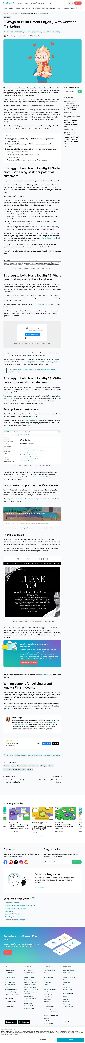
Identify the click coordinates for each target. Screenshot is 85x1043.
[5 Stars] (11, 740)
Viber (45, 987)
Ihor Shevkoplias (71, 102)
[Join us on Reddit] (26, 862)
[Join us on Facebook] (5, 862)
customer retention (42, 675)
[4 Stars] (10, 740)
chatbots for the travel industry (27, 499)
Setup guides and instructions (18, 152)
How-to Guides (36, 8)
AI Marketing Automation (50, 1011)
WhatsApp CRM (28, 996)
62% (39, 112)
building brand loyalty (35, 32)
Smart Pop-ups (48, 992)
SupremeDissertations (50, 722)
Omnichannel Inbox (49, 1004)
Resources (41, 3)
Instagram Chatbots (29, 972)
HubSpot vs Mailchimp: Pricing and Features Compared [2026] (72, 108)
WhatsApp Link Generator (31, 989)
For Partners (68, 993)
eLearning (52, 8)
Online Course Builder (49, 970)
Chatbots (17, 8)
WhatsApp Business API (30, 982)
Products (19, 3)
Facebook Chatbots (29, 1006)
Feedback (46, 1021)
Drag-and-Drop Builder (11, 975)
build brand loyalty (20, 32)
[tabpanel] (42, 820)
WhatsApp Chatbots (29, 977)
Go (33, 898)
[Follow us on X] (16, 862)
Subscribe (77, 862)
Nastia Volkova (71, 116)
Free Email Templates (10, 984)
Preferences (42, 1039)
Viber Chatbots (28, 1003)
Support (33, 3)
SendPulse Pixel (48, 994)
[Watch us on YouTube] (11, 862)
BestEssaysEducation (21, 724)
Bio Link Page (47, 982)
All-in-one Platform (49, 1006)
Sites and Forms (26, 8)
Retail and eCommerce (11, 1001)
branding (10, 32)
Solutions (9, 998)
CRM (45, 975)
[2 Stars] (7, 740)
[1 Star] (6, 740)
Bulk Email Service (10, 970)
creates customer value (47, 238)
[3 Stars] (9, 740)
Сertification (66, 999)
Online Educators (9, 1004)
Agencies (65, 996)
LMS (45, 972)
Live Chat (46, 1001)
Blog (64, 980)
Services (47, 967)
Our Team (46, 1018)
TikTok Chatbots (28, 975)
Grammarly (36, 477)
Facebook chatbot (44, 304)
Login (71, 3)
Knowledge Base (29, 420)
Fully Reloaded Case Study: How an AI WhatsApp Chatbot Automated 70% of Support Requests (18, 827)
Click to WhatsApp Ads (30, 987)
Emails (11, 8)
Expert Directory (67, 989)
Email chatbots (28, 980)
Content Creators (9, 1006)
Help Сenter (66, 972)
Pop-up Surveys (48, 997)
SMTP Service (8, 972)
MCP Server (66, 987)
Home (5, 8)
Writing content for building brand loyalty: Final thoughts (27, 160)
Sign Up (78, 3)
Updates (73, 8)
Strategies (45, 8)
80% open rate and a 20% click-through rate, (41, 362)
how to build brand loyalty (52, 32)
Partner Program (67, 1004)
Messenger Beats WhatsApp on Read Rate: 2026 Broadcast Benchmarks (42, 828)
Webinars (30, 769)
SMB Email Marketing (10, 992)
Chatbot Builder (28, 970)
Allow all (70, 1039)
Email (7, 967)
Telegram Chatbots (29, 1008)
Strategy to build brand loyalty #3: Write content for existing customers (32, 149)
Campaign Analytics (10, 982)
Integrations (66, 982)
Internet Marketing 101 (69, 977)
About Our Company (51, 1015)
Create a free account (29, 663)
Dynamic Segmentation (50, 1009)
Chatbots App (28, 1001)
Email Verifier (8, 987)
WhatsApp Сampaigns (30, 984)
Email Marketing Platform (11, 994)
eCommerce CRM (48, 977)
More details (39, 887)
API (64, 984)
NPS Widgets (47, 999)
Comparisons (65, 8)
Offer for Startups (68, 1006)
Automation (8, 980)
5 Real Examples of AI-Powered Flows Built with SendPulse (64, 827)
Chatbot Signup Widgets (30, 998)
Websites (46, 980)
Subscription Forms (10, 977)
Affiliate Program (67, 1001)
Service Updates (48, 1023)
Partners (49, 3)
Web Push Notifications (50, 989)
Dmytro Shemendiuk (73, 117)
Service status (67, 975)
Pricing (26, 3)
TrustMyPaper (48, 477)
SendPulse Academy (68, 970)
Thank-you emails (14, 157)
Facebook (47, 743)
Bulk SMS (46, 984)
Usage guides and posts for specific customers (24, 154)
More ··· (80, 8)
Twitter (56, 743)
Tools (58, 8)
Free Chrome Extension (11, 989)
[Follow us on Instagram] (21, 862)
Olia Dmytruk (14, 822)
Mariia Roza (70, 101)
